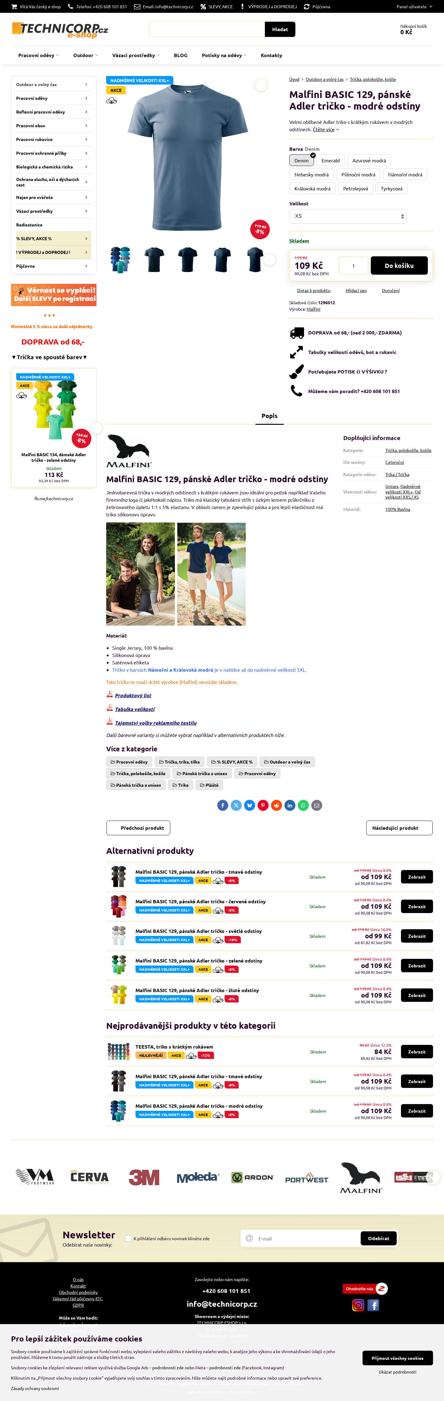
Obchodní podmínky (78, 1292)
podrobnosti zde (168, 1367)
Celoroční (394, 462)
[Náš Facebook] (373, 1309)
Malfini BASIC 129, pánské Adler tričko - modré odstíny (199, 1106)
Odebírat (378, 1238)
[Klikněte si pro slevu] (53, 304)
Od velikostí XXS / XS (403, 494)
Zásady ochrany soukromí (35, 1388)
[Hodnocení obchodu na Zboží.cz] (365, 1293)
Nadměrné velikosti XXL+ (403, 488)
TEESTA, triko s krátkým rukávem (174, 1046)
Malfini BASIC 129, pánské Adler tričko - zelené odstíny (198, 960)
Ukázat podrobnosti (398, 1371)
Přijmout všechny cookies (398, 1358)
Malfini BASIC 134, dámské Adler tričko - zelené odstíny (53, 457)
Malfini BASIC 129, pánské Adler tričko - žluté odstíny (197, 990)
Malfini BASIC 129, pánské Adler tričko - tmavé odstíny (198, 871)
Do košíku (399, 265)
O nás (78, 1279)
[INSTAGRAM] (358, 1309)
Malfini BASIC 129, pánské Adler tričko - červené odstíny (200, 901)
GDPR (78, 1305)
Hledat (280, 29)
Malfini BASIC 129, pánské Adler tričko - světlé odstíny (198, 931)
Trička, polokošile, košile (408, 450)
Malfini (313, 309)
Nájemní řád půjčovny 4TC (78, 1298)
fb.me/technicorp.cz (53, 498)
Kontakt (78, 1285)
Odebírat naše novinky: (87, 1244)
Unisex (392, 486)
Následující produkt (395, 828)
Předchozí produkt (142, 828)
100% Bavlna (397, 509)
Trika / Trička (397, 474)
